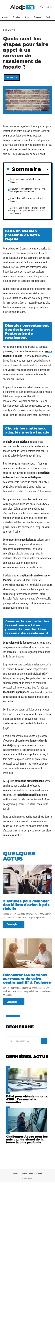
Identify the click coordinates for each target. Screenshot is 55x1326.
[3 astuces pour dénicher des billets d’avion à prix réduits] (27, 879)
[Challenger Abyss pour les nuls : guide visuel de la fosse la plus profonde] (27, 1120)
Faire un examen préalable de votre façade (26, 180)
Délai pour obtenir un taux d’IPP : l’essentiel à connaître (27, 1099)
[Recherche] (42, 7)
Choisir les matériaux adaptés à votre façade (27, 199)
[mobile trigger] (5, 7)
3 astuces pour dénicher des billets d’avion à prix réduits (26, 904)
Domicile (12, 77)
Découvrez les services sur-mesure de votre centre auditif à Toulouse (27, 978)
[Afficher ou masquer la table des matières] (45, 169)
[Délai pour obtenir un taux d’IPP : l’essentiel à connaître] (27, 1080)
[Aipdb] (22, 7)
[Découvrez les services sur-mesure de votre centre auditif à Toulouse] (27, 953)
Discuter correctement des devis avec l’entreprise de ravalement (27, 190)
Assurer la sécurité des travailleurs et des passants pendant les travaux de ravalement (27, 210)
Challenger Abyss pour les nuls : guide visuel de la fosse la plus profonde (27, 1139)
